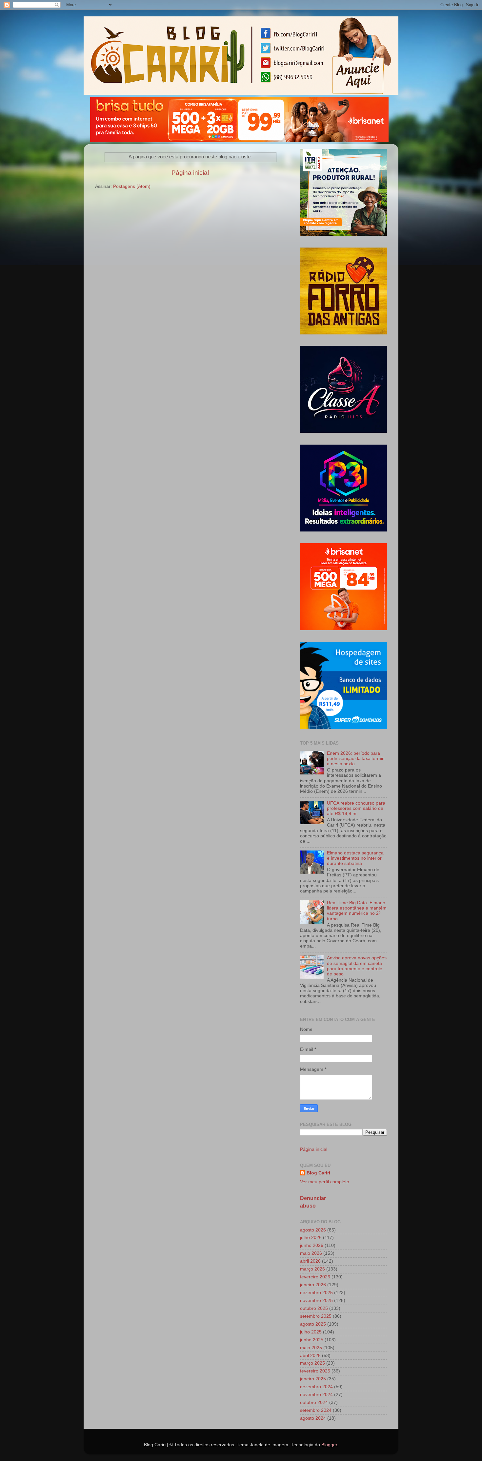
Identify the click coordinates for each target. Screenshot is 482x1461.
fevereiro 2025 (315, 1371)
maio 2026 (311, 1253)
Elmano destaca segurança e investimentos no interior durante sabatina (355, 858)
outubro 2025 (314, 1308)
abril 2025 (310, 1355)
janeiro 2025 (313, 1378)
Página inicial (190, 172)
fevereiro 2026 (315, 1276)
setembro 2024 (315, 1410)
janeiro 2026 (313, 1284)
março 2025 (312, 1363)
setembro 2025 (315, 1316)
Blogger (329, 1444)
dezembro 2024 (316, 1386)
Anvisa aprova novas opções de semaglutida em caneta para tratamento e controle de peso (357, 965)
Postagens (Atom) (132, 186)
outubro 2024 (314, 1402)
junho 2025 (311, 1339)
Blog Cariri (318, 1173)
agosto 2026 (313, 1230)
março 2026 (312, 1269)
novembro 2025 (316, 1300)
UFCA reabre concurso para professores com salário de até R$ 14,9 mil (356, 808)
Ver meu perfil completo (324, 1181)
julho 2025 (311, 1332)
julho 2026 (311, 1237)
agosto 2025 (313, 1324)
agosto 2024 (313, 1418)
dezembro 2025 (316, 1292)
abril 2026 (310, 1261)
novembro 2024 (316, 1394)
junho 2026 (311, 1245)
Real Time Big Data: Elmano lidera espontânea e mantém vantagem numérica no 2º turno (357, 910)
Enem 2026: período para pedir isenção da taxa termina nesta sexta (356, 758)
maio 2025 (311, 1347)
